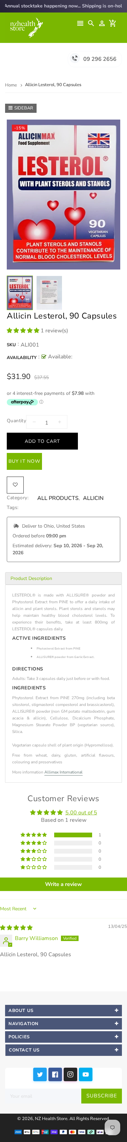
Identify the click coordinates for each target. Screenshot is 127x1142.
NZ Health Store (51, 1119)
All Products (58, 498)
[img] (16, 928)
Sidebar (23, 108)
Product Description (31, 578)
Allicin (93, 498)
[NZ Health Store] (63, 1131)
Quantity (16, 420)
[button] (24, 330)
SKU (11, 345)
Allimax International (63, 772)
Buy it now (24, 461)
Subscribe (101, 1095)
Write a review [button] (63, 884)
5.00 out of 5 (81, 812)
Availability (22, 358)
